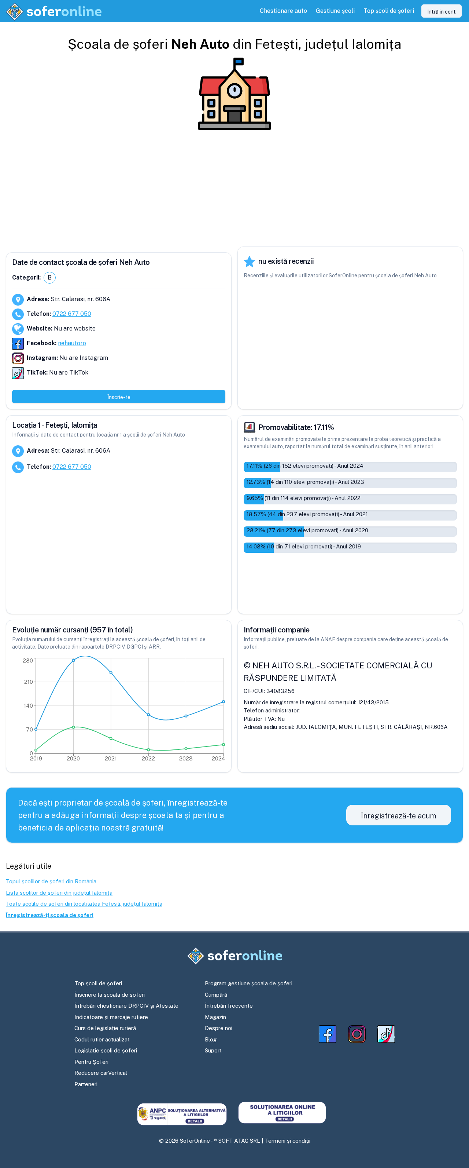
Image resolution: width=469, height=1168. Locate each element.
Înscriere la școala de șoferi (109, 995)
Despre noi (218, 1028)
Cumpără (216, 995)
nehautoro (72, 343)
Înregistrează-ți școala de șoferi (49, 915)
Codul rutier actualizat (102, 1039)
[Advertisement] (234, 188)
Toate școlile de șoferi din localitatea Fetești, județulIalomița (84, 904)
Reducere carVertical (100, 1073)
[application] (118, 711)
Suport (213, 1050)
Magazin (215, 1017)
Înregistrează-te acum (398, 815)
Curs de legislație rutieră (105, 1028)
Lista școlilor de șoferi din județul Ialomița (59, 893)
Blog (211, 1039)
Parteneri (85, 1084)
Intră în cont (441, 12)
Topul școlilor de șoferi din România (51, 881)
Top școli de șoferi (98, 983)
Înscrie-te (118, 397)
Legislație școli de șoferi (105, 1050)
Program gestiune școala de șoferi (248, 983)
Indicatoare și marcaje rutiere (111, 1017)
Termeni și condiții (287, 1141)
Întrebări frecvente (229, 1006)
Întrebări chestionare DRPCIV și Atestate (126, 1006)
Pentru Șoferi (91, 1062)
